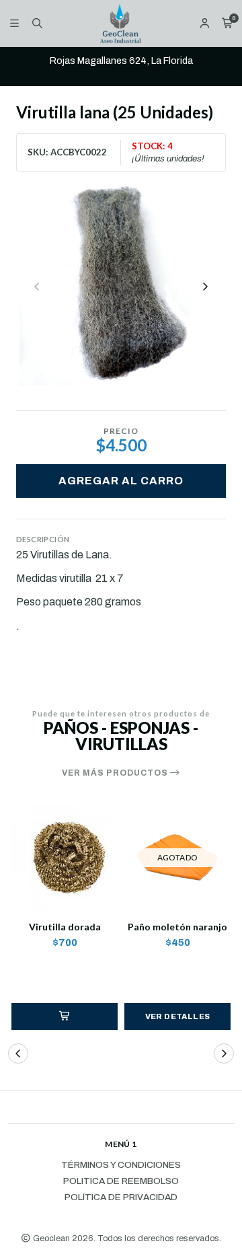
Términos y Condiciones (121, 1165)
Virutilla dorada (65, 927)
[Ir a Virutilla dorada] (64, 858)
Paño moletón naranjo (177, 927)
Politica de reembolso (121, 1181)
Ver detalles (177, 1016)
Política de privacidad (121, 1197)
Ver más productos (116, 773)
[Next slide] (205, 286)
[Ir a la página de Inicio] (121, 23)
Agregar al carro (121, 480)
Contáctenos (172, 72)
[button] (64, 1016)
